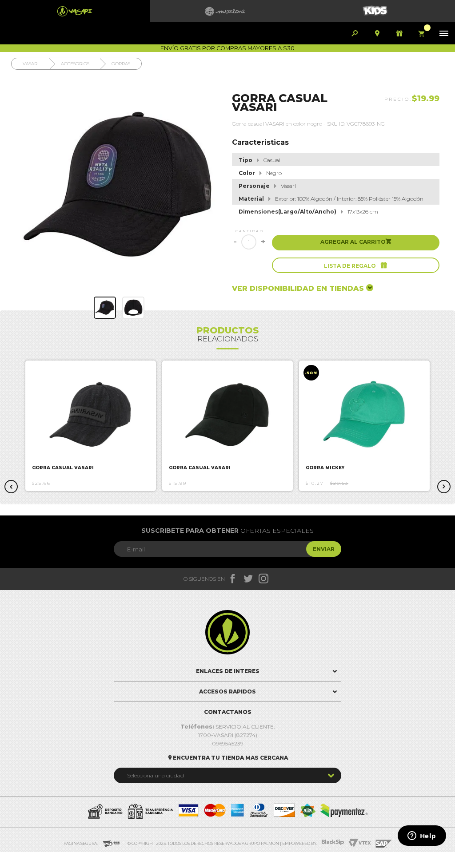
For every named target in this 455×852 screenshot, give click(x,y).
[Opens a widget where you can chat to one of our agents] (421, 836)
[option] (90, 426)
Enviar (324, 549)
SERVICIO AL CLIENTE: (227, 726)
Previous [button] (11, 486)
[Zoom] (105, 308)
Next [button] (444, 486)
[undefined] (119, 186)
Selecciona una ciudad (155, 775)
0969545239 (227, 743)
